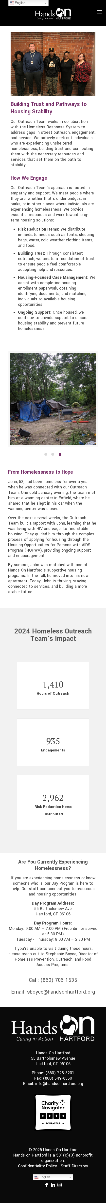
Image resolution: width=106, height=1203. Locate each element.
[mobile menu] (99, 7)
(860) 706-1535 (58, 980)
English (44, 1177)
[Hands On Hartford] (53, 13)
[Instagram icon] (59, 1185)
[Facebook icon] (46, 1185)
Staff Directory (74, 1166)
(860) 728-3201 (59, 1073)
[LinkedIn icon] (53, 1185)
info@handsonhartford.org (59, 1083)
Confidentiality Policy (37, 1166)
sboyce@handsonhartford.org (61, 992)
